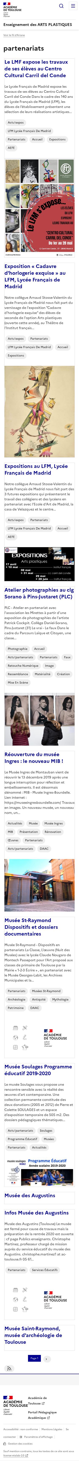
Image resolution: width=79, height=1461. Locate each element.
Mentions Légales (52, 1429)
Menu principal (73, 6)
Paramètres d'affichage (38, 1437)
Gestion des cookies (20, 1444)
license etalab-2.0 (13, 1455)
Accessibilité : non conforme (20, 1429)
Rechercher (61, 6)
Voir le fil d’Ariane (14, 35)
